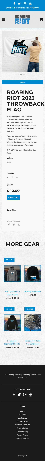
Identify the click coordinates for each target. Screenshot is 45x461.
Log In (22, 411)
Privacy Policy (22, 428)
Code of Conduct (22, 425)
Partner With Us (22, 438)
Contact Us (22, 418)
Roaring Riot (22, 456)
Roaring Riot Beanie (33, 291)
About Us (22, 414)
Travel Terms (22, 435)
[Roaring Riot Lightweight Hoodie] (12, 322)
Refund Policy (22, 432)
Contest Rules (22, 421)
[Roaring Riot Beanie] (32, 273)
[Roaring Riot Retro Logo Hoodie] (12, 273)
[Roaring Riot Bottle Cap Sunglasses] (32, 322)
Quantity (10, 174)
